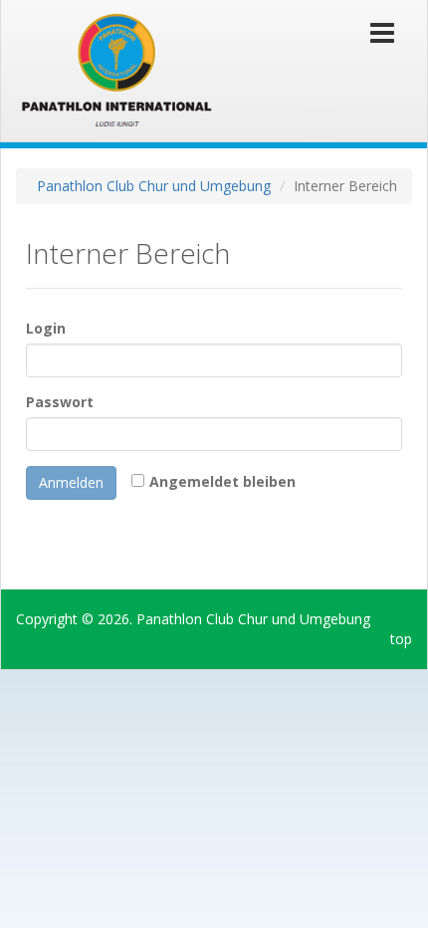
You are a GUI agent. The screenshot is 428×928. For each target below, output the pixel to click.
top (401, 638)
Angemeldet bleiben (222, 481)
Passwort (60, 401)
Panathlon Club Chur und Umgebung (154, 185)
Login (46, 328)
